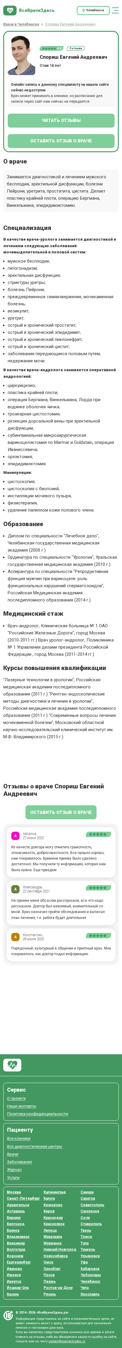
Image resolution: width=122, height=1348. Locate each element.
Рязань (50, 1294)
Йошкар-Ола (18, 1288)
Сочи (85, 1218)
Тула (85, 1243)
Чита (85, 1288)
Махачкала (53, 1237)
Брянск (13, 1230)
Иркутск (14, 1281)
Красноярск (54, 1224)
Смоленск (90, 1211)
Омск (48, 1262)
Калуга (49, 1198)
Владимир (16, 1243)
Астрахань (16, 1211)
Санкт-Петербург (23, 1198)
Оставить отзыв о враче (61, 141)
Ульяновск (90, 1256)
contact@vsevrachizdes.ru (67, 1341)
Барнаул (14, 1218)
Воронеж (15, 1256)
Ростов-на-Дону (58, 1288)
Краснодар (53, 1218)
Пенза (49, 1275)
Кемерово (53, 1205)
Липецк (50, 1230)
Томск (86, 1237)
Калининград (55, 1192)
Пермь (50, 1281)
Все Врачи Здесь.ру (12, 1065)
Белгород (16, 1224)
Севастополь (92, 1205)
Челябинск (90, 1281)
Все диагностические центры (34, 1146)
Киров (49, 1211)
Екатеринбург (19, 1262)
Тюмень (88, 1249)
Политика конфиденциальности (37, 1114)
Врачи (12, 1154)
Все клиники (18, 1138)
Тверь (86, 1230)
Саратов (88, 1198)
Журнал (14, 1169)
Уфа (84, 1262)
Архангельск (18, 1205)
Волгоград (16, 1249)
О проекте (16, 1098)
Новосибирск (56, 1256)
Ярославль (90, 1294)
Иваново (14, 1269)
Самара (87, 1192)
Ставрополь (91, 1224)
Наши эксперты (21, 1106)
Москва (14, 1192)
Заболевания (19, 1162)
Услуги (13, 1177)
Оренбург (52, 1269)
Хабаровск (90, 1269)
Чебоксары (91, 1275)
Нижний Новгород (60, 1249)
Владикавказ (18, 1237)
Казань (13, 1294)
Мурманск (53, 1243)
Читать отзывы (61, 120)
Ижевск (14, 1275)
